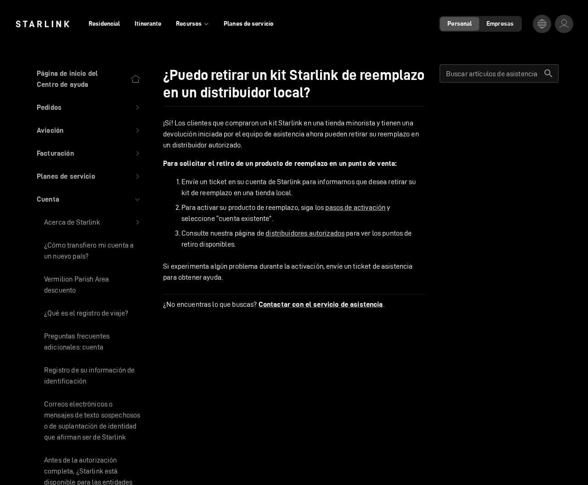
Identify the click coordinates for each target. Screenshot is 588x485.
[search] (548, 73)
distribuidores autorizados (305, 233)
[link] (42, 23)
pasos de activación (355, 207)
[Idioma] (542, 24)
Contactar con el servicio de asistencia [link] (321, 304)
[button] (88, 107)
